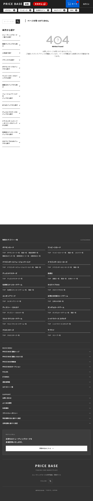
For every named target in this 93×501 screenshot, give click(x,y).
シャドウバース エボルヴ (57, 318)
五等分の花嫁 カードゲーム (58, 296)
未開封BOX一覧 (36, 256)
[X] (50, 481)
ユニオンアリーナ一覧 (14, 301)
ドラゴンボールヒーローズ (57, 262)
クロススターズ (8, 330)
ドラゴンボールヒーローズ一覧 (62, 267)
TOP (4, 253)
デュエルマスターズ (9, 273)
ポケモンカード (8, 247)
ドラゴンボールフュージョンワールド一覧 (20, 267)
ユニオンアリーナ (9, 296)
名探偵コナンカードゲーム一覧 (17, 290)
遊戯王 (50, 273)
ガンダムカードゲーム (56, 307)
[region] (48, 10)
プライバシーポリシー (10, 413)
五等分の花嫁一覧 (58, 301)
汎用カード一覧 (73, 279)
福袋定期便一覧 (33, 253)
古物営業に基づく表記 (10, 423)
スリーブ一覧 (57, 335)
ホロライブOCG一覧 (59, 290)
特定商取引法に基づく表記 (11, 418)
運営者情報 (6, 382)
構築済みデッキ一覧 (8, 256)
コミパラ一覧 (79, 253)
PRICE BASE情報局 (9, 362)
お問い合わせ (7, 398)
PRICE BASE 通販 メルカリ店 (12, 357)
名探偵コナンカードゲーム (12, 284)
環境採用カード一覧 (23, 256)
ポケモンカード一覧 (13, 253)
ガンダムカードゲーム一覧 (61, 313)
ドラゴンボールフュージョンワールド (16, 262)
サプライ (51, 330)
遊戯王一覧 (56, 279)
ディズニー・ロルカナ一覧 (15, 313)
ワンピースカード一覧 (59, 253)
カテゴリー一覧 (7, 387)
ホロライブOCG (53, 284)
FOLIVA (5, 372)
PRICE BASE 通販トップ (10, 351)
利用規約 (5, 408)
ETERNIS (5, 377)
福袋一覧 (24, 253)
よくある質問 (7, 403)
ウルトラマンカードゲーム (12, 318)
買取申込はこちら (46, 448)
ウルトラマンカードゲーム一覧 (17, 324)
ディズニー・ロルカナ (10, 307)
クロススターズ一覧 (13, 335)
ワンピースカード (54, 247)
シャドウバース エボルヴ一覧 (62, 324)
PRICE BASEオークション (11, 367)
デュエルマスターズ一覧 (14, 279)
